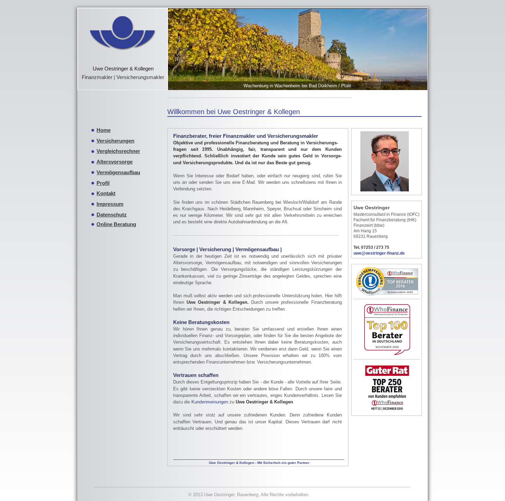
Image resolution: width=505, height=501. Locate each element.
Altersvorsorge (115, 162)
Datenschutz (112, 215)
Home (104, 130)
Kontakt (106, 193)
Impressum (110, 204)
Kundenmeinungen (209, 401)
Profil (103, 183)
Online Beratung (116, 224)
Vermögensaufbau (118, 172)
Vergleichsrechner (118, 151)
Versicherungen (115, 141)
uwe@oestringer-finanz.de (379, 253)
